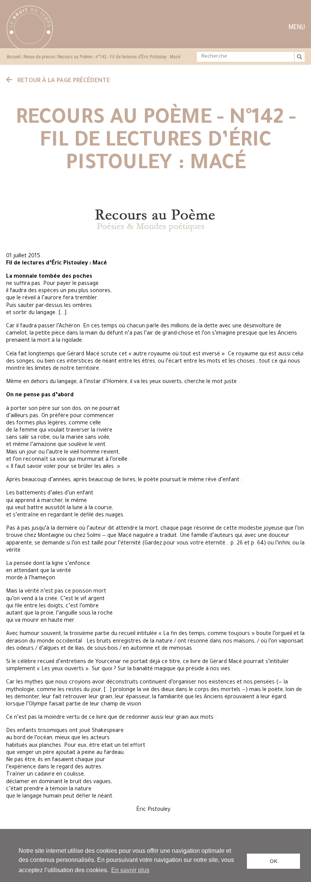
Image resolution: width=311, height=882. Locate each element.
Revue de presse (39, 56)
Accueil (13, 56)
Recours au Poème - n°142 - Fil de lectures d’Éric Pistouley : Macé (119, 56)
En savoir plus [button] (130, 870)
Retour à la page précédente (63, 81)
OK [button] (274, 861)
